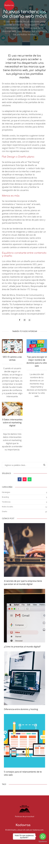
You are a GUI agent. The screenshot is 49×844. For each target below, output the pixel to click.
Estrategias (6, 492)
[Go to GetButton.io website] (43, 841)
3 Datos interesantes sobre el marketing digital (12, 422)
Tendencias (6, 502)
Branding (5, 497)
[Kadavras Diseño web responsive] (9, 5)
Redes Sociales (7, 507)
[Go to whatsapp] (42, 836)
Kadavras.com (38, 830)
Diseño (4, 511)
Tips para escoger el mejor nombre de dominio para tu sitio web (37, 361)
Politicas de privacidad (24, 816)
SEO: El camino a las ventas (12, 358)
